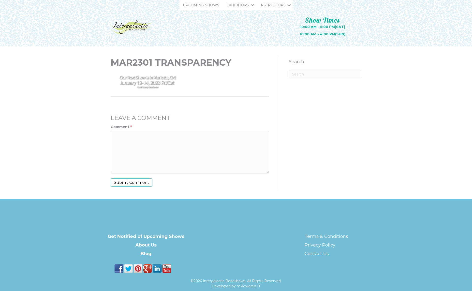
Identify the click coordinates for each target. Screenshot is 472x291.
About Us (146, 245)
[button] (252, 5)
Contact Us (317, 253)
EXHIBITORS (237, 5)
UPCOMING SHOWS (201, 5)
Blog (146, 253)
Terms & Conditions (326, 236)
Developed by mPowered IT (236, 286)
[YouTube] (166, 268)
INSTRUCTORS (273, 5)
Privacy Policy (320, 245)
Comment (121, 127)
